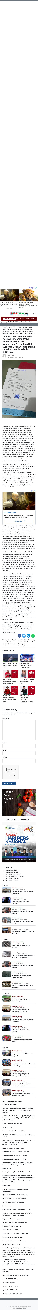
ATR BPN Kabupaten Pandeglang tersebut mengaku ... (23, 1094)
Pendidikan (21, 952)
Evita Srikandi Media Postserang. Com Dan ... (27, 681)
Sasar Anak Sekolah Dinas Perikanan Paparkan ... (21, 1001)
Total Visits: (8, 878)
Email (4, 750)
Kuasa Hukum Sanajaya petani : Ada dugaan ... (23, 922)
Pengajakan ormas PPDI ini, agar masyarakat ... (23, 1055)
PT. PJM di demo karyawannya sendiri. (22, 1040)
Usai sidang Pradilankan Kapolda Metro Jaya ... (23, 932)
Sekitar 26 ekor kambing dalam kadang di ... (22, 986)
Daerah (9, 327)
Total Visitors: (9, 880)
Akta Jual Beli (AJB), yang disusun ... (21, 902)
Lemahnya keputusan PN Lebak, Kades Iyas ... (23, 892)
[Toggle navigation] (3, 313)
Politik (19, 928)
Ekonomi (14, 888)
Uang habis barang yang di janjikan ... (21, 946)
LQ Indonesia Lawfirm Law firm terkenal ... (22, 912)
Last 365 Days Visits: (12, 876)
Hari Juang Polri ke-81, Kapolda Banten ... (10, 665)
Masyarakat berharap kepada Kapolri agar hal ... (22, 976)
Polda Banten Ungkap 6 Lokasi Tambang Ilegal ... (26, 665)
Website (5, 757)
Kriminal (19, 908)
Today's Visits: (9, 870)
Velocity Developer (21, 1308)
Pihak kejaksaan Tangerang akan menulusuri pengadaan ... (23, 956)
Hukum (20, 888)
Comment (6, 718)
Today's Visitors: (10, 872)
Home (4, 327)
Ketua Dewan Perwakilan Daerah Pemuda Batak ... (9, 681)
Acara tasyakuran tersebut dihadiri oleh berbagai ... (23, 1065)
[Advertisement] (19, 19)
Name (4, 743)
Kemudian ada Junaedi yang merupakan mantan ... (21, 1085)
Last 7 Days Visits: (11, 874)
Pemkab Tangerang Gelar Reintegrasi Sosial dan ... (20, 1010)
